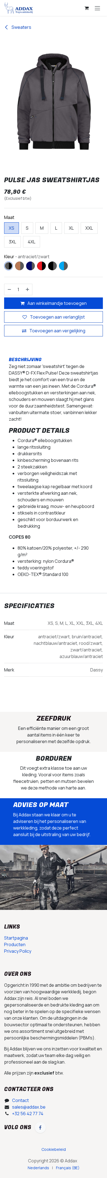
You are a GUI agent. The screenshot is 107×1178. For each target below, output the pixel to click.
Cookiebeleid (54, 1143)
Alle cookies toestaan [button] (28, 1155)
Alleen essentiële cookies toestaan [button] (42, 1167)
